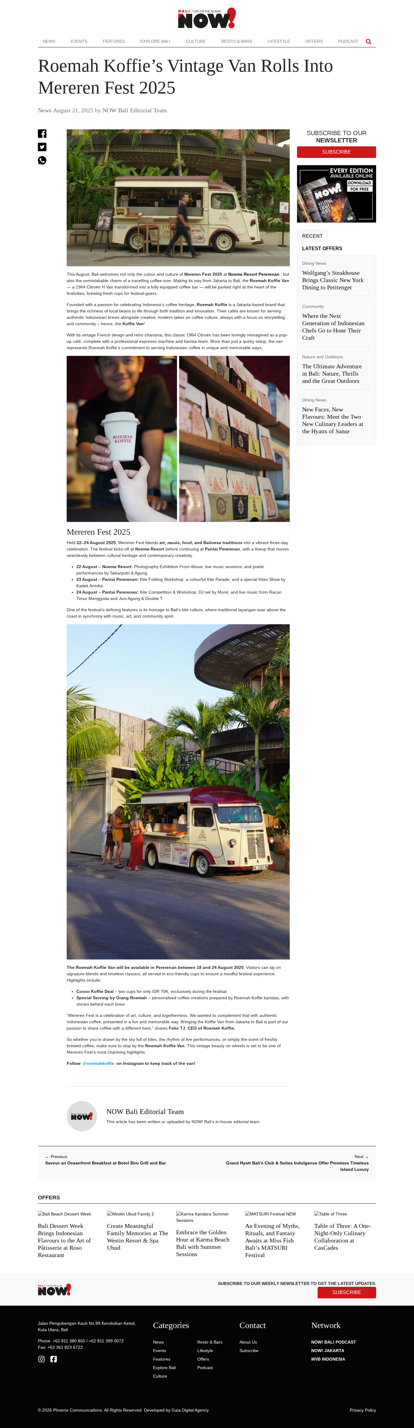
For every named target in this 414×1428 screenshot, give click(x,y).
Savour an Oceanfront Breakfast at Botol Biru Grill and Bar (105, 1162)
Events (79, 41)
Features (114, 41)
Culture (196, 41)
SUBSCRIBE (346, 1292)
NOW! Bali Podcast (333, 1342)
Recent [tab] (312, 236)
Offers (314, 41)
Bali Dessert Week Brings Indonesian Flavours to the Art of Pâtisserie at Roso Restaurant (64, 1240)
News (49, 41)
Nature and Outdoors (322, 356)
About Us (248, 1342)
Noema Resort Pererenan (253, 274)
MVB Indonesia (328, 1359)
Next (362, 1156)
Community (313, 306)
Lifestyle (279, 41)
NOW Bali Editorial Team (134, 110)
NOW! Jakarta (327, 1350)
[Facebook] (53, 1358)
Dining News (314, 263)
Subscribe (249, 1350)
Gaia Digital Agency (190, 1410)
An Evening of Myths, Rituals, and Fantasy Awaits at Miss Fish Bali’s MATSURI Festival (272, 1240)
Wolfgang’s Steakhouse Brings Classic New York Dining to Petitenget (333, 280)
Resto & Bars (236, 41)
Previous (56, 1156)
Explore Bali (155, 41)
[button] (368, 41)
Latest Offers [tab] (322, 248)
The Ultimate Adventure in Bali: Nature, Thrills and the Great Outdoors (332, 373)
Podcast (348, 41)
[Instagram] (41, 1358)
